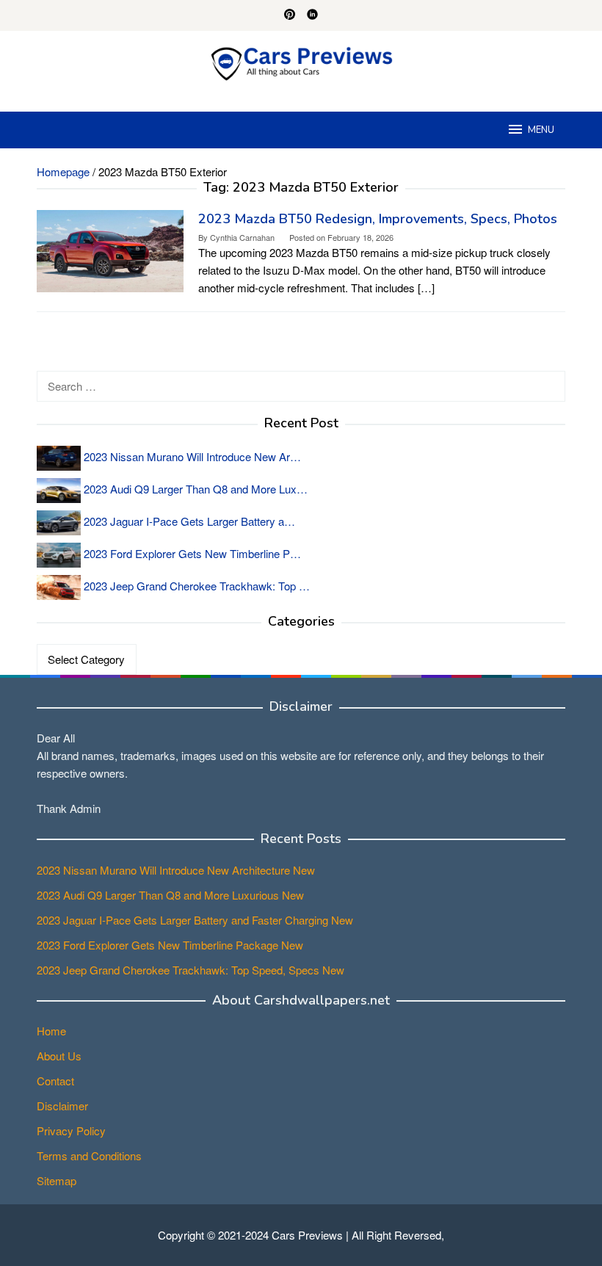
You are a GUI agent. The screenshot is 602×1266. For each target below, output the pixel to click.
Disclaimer (62, 1105)
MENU (541, 130)
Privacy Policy (71, 1130)
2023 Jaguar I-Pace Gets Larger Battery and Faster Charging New (195, 919)
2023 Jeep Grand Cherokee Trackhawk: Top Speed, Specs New (190, 969)
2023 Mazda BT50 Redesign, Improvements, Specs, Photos (377, 219)
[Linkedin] (312, 15)
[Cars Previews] (301, 62)
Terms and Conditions (89, 1155)
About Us (59, 1055)
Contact (55, 1080)
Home (51, 1030)
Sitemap (56, 1180)
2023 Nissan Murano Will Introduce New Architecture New (176, 870)
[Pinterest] (289, 15)
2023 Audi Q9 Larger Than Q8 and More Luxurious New (170, 895)
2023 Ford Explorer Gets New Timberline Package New (170, 944)
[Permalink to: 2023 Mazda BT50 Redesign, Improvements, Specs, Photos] (110, 249)
